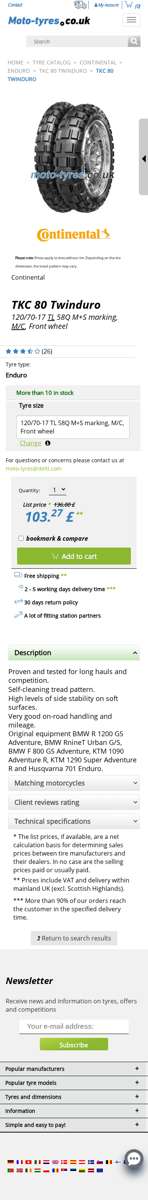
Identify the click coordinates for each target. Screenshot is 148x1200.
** (79, 514)
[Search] (134, 42)
